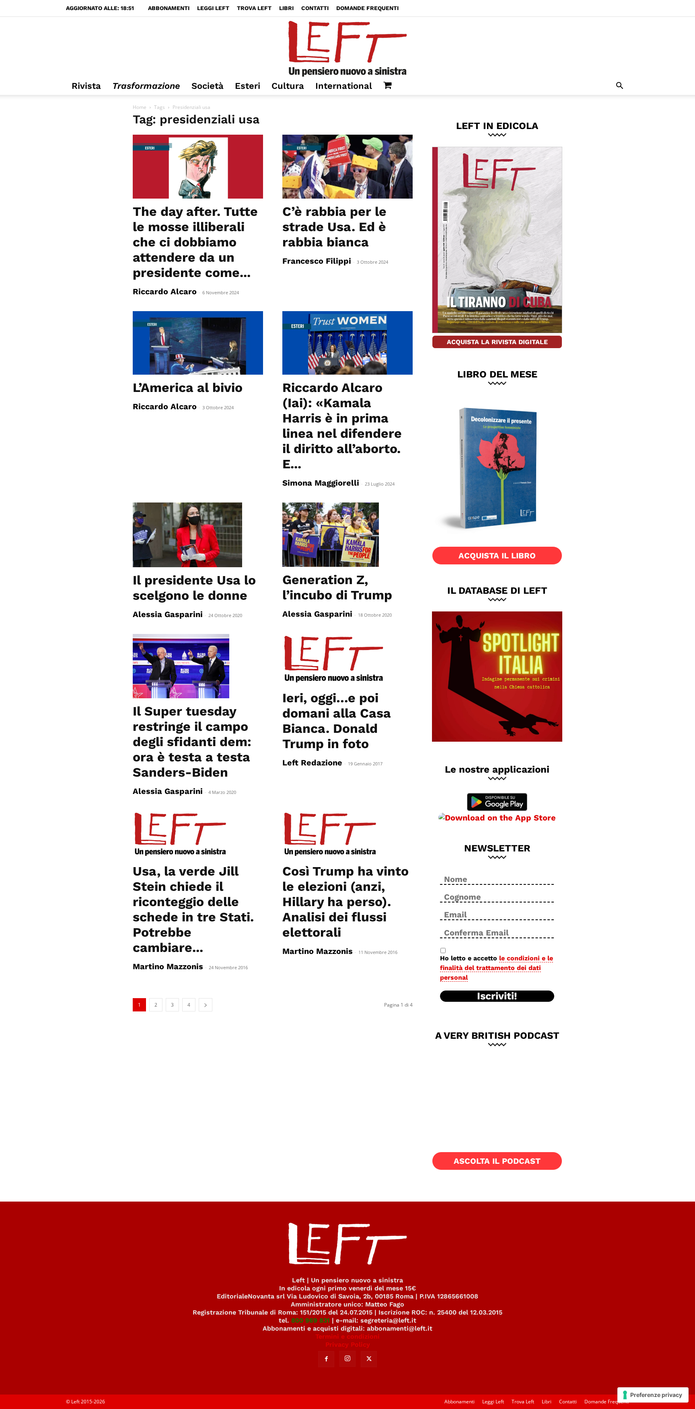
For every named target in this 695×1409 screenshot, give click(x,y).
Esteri (247, 86)
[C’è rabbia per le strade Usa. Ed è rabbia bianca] (347, 167)
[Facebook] (326, 1359)
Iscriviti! (497, 996)
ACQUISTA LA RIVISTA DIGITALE (497, 342)
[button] (619, 86)
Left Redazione (312, 762)
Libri (286, 8)
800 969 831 (310, 1320)
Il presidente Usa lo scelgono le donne (194, 587)
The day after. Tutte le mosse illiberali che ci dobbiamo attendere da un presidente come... (195, 242)
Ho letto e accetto (496, 967)
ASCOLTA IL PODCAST (497, 1161)
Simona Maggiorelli (320, 483)
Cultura (287, 86)
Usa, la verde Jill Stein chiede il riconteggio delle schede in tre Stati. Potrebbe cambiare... (193, 909)
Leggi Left (213, 8)
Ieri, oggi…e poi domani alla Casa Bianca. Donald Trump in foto (336, 720)
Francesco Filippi (316, 261)
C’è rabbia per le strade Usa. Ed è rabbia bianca (334, 227)
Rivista (86, 86)
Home (139, 107)
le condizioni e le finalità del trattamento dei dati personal (496, 967)
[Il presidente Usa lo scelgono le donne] (198, 534)
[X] (369, 1359)
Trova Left (254, 8)
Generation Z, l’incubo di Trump (337, 587)
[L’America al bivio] (198, 343)
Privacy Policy (347, 1344)
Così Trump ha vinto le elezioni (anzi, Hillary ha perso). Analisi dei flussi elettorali (345, 901)
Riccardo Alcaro (165, 291)
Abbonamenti (168, 8)
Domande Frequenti (367, 8)
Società (207, 86)
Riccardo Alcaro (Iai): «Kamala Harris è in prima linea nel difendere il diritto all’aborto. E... (342, 426)
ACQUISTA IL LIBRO (497, 555)
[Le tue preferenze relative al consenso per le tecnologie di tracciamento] (653, 1395)
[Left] (347, 47)
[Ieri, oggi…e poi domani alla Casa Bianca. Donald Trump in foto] (347, 659)
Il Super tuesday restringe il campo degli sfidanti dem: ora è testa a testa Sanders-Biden (192, 741)
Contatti (315, 8)
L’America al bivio (188, 387)
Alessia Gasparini (168, 614)
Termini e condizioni (347, 1336)
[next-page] (205, 1004)
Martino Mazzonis (168, 966)
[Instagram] (347, 1359)
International (343, 86)
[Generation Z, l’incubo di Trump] (347, 534)
